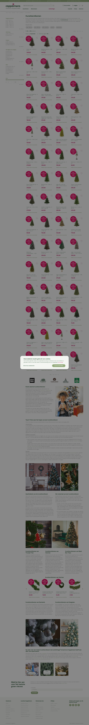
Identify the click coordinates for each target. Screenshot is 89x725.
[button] (29, 365)
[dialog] (44, 362)
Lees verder (60, 362)
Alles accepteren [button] (58, 365)
